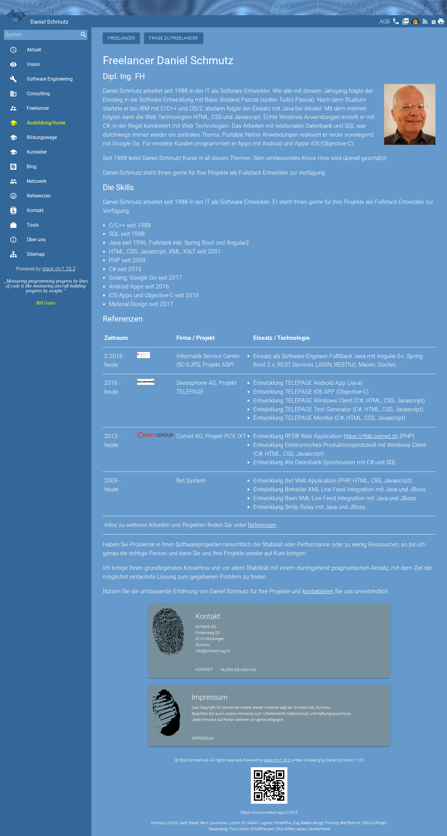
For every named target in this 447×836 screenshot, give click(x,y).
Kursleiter (28, 152)
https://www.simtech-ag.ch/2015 (269, 812)
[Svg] (416, 23)
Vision (25, 64)
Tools (24, 225)
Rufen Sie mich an (238, 669)
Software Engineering (41, 79)
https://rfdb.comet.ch (371, 436)
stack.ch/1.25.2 (58, 269)
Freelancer (29, 108)
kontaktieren (318, 591)
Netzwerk (28, 181)
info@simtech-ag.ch (213, 651)
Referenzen (30, 196)
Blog (31, 166)
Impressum (203, 738)
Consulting (30, 93)
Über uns (28, 239)
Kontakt (26, 210)
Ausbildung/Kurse (37, 123)
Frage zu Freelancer (173, 38)
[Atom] (434, 23)
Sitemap (36, 254)
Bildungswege (33, 137)
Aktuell (25, 50)
